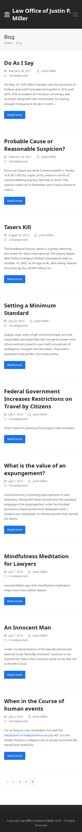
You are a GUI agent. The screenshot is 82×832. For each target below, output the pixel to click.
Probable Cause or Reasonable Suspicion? (34, 144)
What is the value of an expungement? (35, 469)
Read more (14, 115)
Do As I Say (19, 63)
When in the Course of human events (34, 704)
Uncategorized (18, 75)
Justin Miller (48, 71)
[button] (75, 14)
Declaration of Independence (23, 735)
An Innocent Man (27, 627)
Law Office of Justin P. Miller (41, 14)
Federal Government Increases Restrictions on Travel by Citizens (38, 398)
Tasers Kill (17, 227)
